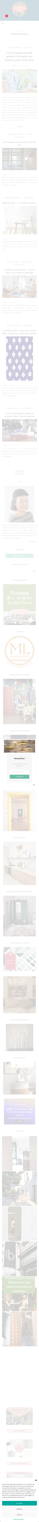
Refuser (19, 1509)
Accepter (19, 1503)
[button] (36, 1480)
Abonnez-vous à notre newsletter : (19, 765)
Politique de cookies (18, 1519)
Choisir (19, 1515)
